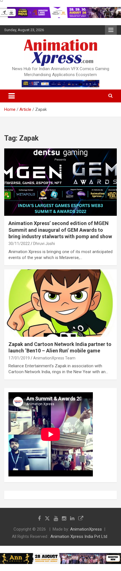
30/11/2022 (19, 243)
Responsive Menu (111, 30)
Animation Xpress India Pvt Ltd (78, 536)
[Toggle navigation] (11, 96)
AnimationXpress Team (54, 358)
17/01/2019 (19, 358)
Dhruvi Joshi (44, 243)
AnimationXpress (86, 529)
